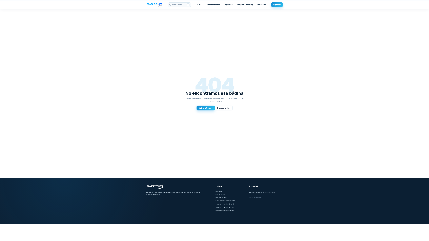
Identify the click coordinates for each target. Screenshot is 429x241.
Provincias (261, 5)
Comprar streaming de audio (225, 204)
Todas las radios (213, 5)
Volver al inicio (206, 108)
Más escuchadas (221, 197)
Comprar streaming (245, 5)
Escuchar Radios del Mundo (225, 211)
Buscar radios (223, 108)
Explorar (277, 5)
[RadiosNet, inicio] (154, 5)
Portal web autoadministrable (225, 201)
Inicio (199, 5)
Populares (228, 5)
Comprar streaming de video (225, 207)
